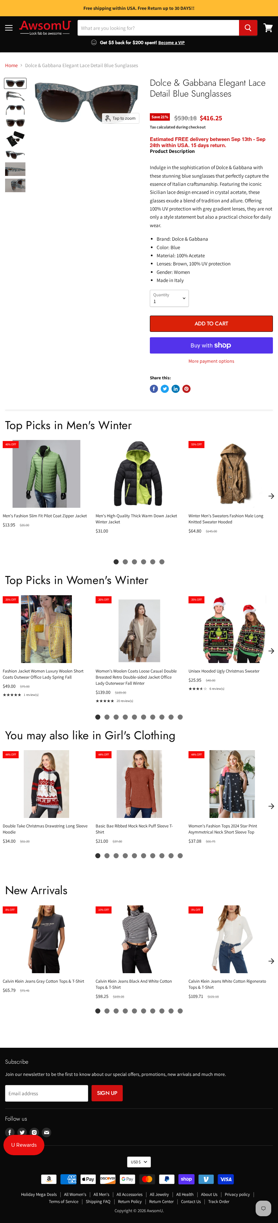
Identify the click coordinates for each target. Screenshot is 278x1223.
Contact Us (191, 1201)
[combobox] (158, 28)
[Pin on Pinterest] (186, 389)
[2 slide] (125, 561)
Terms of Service (63, 1201)
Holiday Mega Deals (39, 1194)
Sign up (107, 1093)
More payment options (211, 361)
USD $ (136, 1161)
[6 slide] (161, 561)
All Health (185, 1194)
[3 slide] (134, 561)
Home (11, 65)
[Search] (248, 28)
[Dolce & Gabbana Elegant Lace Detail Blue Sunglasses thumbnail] (15, 83)
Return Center (161, 1201)
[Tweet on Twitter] (165, 389)
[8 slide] (161, 717)
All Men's (101, 1194)
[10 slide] (180, 717)
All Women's (75, 1194)
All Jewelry (159, 1194)
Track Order (218, 1201)
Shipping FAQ (98, 1201)
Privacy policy (237, 1194)
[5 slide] (152, 561)
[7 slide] (152, 717)
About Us (209, 1194)
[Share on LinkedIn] (176, 389)
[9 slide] (171, 717)
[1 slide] (116, 561)
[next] (271, 496)
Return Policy (130, 1201)
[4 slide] (143, 561)
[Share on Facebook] (154, 389)
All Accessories (129, 1194)
